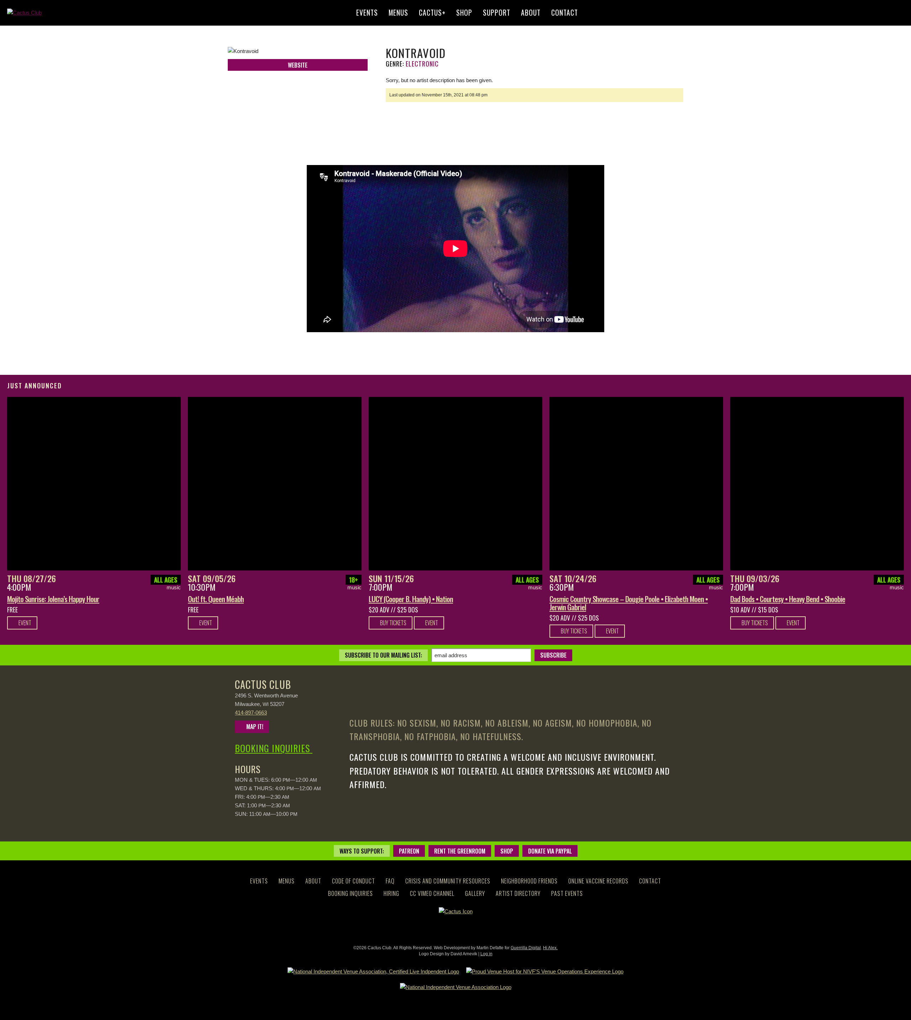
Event (24, 622)
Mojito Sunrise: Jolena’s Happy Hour (53, 598)
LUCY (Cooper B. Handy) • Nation (411, 598)
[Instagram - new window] (306, 78)
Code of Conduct (353, 881)
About (531, 12)
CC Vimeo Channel (432, 893)
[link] (94, 483)
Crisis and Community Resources (447, 881)
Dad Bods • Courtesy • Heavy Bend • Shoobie (787, 598)
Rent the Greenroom (459, 851)
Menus (398, 12)
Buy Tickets (392, 622)
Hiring (391, 893)
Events (367, 12)
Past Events (567, 893)
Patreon (409, 851)
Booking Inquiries (273, 748)
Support (496, 12)
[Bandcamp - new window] (324, 78)
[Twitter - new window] (288, 78)
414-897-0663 (251, 713)
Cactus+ (432, 12)
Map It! (254, 726)
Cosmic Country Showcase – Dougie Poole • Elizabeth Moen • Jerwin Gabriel (628, 602)
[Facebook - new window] (271, 78)
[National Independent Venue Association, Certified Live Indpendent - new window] (373, 971)
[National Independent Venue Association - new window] (455, 987)
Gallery (475, 893)
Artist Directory (518, 893)
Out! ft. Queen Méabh (216, 598)
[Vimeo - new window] (462, 930)
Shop (464, 12)
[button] (898, 12)
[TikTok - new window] (486, 930)
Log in (486, 953)
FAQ (390, 881)
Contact (564, 12)
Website (297, 65)
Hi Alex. (550, 947)
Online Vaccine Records (598, 881)
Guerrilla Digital (526, 947)
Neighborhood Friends (529, 881)
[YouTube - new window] (474, 930)
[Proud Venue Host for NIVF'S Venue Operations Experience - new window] (544, 971)
